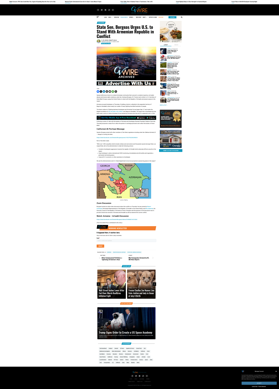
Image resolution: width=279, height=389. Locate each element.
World (135, 379)
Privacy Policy (131, 381)
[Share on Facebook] (98, 91)
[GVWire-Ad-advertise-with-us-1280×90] (126, 85)
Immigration (170, 55)
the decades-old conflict (116, 111)
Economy (101, 287)
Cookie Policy (255, 386)
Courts (169, 83)
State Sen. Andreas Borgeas (134, 252)
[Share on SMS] (113, 91)
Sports (236, 3)
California (101, 22)
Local (125, 3)
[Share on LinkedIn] (104, 91)
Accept (259, 383)
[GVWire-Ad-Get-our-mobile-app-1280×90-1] (126, 119)
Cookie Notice (148, 381)
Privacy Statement (262, 386)
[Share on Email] (110, 91)
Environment (16, 3)
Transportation (170, 97)
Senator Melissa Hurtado (119, 252)
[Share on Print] (107, 91)
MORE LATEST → (164, 105)
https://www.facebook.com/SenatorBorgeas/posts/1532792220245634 (117, 137)
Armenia (109, 252)
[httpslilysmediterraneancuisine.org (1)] (171, 42)
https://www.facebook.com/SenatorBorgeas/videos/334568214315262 (117, 219)
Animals (130, 287)
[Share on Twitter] (101, 91)
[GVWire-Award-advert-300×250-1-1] (171, 127)
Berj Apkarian (149, 208)
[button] (276, 371)
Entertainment (72, 3)
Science (169, 48)
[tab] (166, 45)
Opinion (147, 379)
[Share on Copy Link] (116, 91)
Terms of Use (139, 381)
